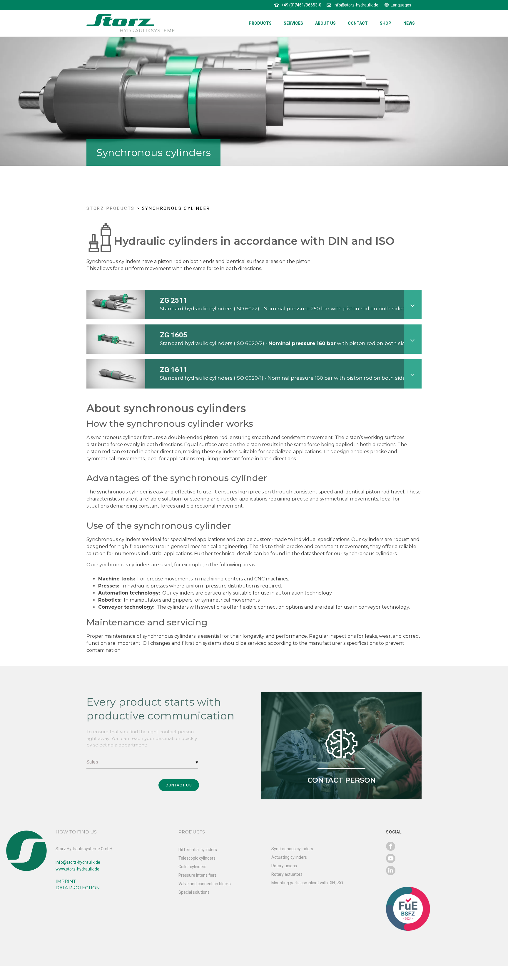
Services (293, 23)
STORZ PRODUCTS (110, 208)
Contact (358, 23)
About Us (325, 23)
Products (260, 23)
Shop (385, 23)
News (409, 23)
